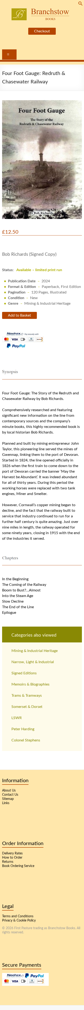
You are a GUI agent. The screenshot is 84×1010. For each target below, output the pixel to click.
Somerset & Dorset (26, 707)
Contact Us (10, 794)
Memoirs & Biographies (30, 684)
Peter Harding (22, 729)
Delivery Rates (12, 853)
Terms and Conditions (17, 916)
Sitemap (8, 799)
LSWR (16, 718)
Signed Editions (24, 673)
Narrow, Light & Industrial (32, 662)
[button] (80, 5)
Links (5, 803)
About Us (9, 790)
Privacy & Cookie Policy (19, 920)
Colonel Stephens (25, 740)
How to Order (12, 857)
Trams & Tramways (26, 695)
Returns (7, 861)
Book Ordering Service (18, 866)
